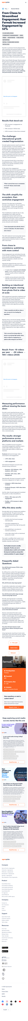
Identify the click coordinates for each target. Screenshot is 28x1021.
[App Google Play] (5, 948)
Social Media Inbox (6, 883)
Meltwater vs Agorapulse (7, 871)
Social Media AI (5, 894)
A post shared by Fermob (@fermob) (14, 114)
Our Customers (5, 904)
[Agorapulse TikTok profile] (11, 1005)
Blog (6, 8)
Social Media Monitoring (7, 887)
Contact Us (4, 903)
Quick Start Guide (6, 916)
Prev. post (14, 642)
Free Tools (4, 928)
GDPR (3, 993)
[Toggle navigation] (26, 2)
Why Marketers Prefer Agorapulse (9, 877)
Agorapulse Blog (5, 930)
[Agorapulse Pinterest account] (3, 1005)
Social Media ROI (6, 891)
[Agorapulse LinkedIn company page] (7, 1005)
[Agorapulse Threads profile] (11, 1002)
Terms (3, 989)
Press (3, 908)
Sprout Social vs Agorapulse (8, 868)
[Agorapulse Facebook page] (3, 1002)
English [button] (5, 1009)
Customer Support (6, 918)
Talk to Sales (4, 922)
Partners (4, 910)
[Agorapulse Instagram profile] (7, 1002)
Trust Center (4, 939)
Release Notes (5, 934)
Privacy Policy (5, 991)
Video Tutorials (5, 936)
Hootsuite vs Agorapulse (7, 870)
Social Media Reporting (7, 889)
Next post (13, 653)
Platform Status (5, 920)
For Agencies (5, 892)
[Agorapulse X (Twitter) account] (15, 1002)
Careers (3, 906)
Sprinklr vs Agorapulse (7, 875)
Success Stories (15, 8)
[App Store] (5, 951)
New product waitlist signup (8, 896)
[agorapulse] (5, 2)
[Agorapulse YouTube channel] (20, 1002)
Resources (4, 941)
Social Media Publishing (7, 885)
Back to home (13, 647)
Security (3, 996)
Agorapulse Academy (7, 932)
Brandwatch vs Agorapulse (8, 873)
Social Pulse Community (7, 937)
